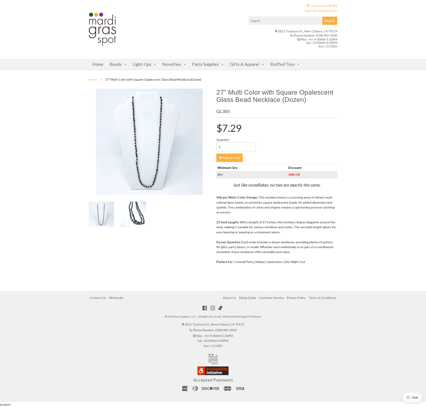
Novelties (172, 64)
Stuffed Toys (283, 64)
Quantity (222, 140)
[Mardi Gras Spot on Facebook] (204, 308)
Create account (326, 10)
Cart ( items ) (323, 6)
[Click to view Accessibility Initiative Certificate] (213, 374)
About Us (229, 298)
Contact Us (98, 298)
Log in (309, 10)
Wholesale (116, 298)
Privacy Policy (296, 298)
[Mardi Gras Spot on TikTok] (221, 308)
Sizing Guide (247, 298)
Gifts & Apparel (245, 64)
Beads (116, 64)
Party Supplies (206, 64)
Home (97, 64)
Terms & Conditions (322, 298)
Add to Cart (231, 158)
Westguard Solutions (249, 316)
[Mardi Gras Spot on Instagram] (212, 308)
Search (330, 21)
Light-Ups (142, 64)
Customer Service (271, 298)
